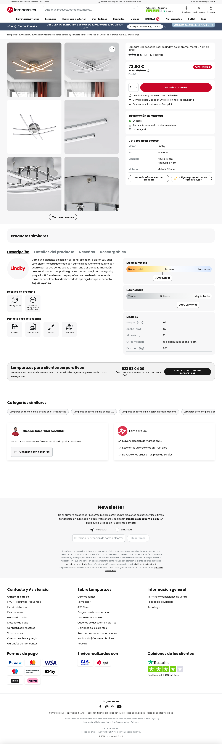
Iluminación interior (41, 34)
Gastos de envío (17, 617)
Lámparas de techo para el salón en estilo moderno (149, 411)
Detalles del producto (54, 251)
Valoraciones (15, 633)
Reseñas (87, 251)
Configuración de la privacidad (64, 713)
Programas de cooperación (93, 612)
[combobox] (90, 9)
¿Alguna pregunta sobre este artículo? (193, 178)
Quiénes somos (86, 596)
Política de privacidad (145, 564)
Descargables (113, 251)
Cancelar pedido (18, 596)
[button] (34, 127)
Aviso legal (154, 607)
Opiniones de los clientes (92, 628)
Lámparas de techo (60, 34)
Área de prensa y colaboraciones (97, 633)
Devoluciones (15, 612)
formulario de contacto (76, 564)
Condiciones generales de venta (107, 713)
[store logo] (21, 10)
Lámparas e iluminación (18, 34)
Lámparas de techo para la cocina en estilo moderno (38, 411)
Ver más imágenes (63, 217)
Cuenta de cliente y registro (23, 638)
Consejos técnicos (103, 638)
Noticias (82, 643)
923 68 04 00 (133, 368)
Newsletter (84, 602)
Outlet (191, 19)
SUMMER (145, 26)
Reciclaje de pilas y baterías (160, 713)
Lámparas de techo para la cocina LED (94, 411)
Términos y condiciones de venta (167, 596)
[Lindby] (18, 268)
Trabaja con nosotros (90, 617)
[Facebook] (102, 706)
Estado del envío (17, 607)
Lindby (161, 146)
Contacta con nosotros (21, 628)
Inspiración (83, 638)
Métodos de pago (17, 622)
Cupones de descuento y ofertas (96, 622)
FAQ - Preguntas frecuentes (24, 602)
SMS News (83, 607)
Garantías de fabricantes (22, 643)
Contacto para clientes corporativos (187, 371)
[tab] (18, 252)
